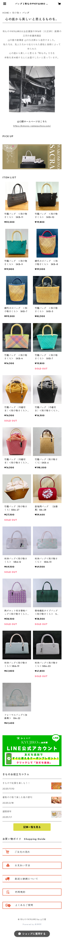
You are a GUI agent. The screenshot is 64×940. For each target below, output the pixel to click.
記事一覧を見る (32, 827)
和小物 (15, 12)
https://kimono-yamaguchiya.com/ (32, 125)
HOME (5, 12)
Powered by (29, 924)
